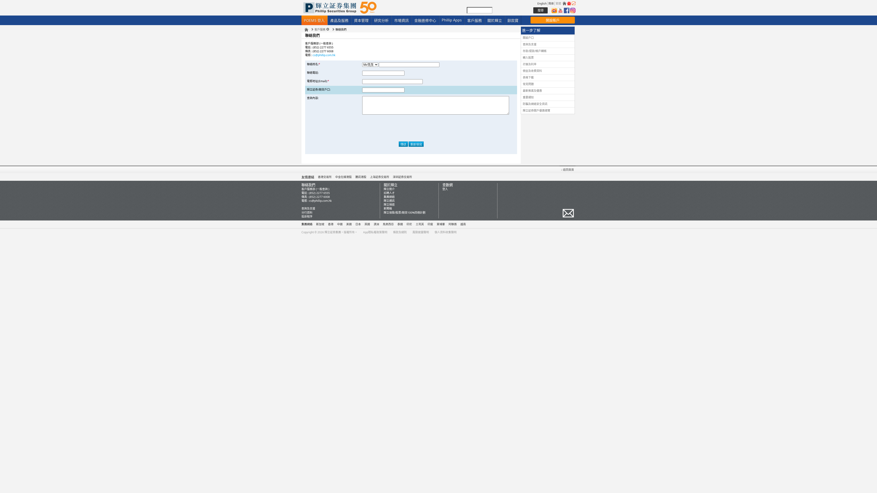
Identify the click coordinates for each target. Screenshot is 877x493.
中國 (340, 224)
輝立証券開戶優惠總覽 (536, 111)
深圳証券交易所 (402, 177)
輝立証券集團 (333, 232)
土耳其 (420, 224)
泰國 (400, 224)
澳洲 (376, 224)
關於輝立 (494, 20)
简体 (551, 3)
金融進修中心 (425, 20)
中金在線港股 (343, 177)
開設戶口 (528, 38)
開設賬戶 (553, 20)
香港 (330, 224)
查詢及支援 (529, 44)
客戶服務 (474, 20)
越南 (463, 224)
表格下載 (528, 77)
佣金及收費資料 (532, 71)
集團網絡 (389, 197)
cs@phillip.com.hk (324, 55)
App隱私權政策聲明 (375, 232)
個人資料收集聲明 (446, 232)
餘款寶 (512, 20)
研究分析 (381, 20)
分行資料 (306, 213)
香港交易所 (325, 177)
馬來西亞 (388, 224)
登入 (445, 189)
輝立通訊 (389, 201)
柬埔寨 (441, 224)
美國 (349, 224)
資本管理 (361, 20)
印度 (430, 224)
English (542, 3)
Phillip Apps (452, 20)
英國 (367, 224)
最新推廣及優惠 (532, 91)
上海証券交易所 (379, 177)
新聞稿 (388, 208)
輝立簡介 (389, 189)
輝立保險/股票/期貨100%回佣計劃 (404, 213)
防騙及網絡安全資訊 (535, 104)
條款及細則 (400, 232)
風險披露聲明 (420, 232)
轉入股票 (528, 58)
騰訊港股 (360, 177)
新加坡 (320, 224)
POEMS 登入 (314, 20)
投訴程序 (306, 216)
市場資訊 (401, 20)
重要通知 (528, 97)
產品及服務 (339, 20)
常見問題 (528, 84)
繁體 (558, 3)
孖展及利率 (529, 64)
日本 (358, 224)
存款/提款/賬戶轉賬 (535, 51)
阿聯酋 (453, 224)
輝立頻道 (389, 205)
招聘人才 (389, 193)
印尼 (409, 224)
